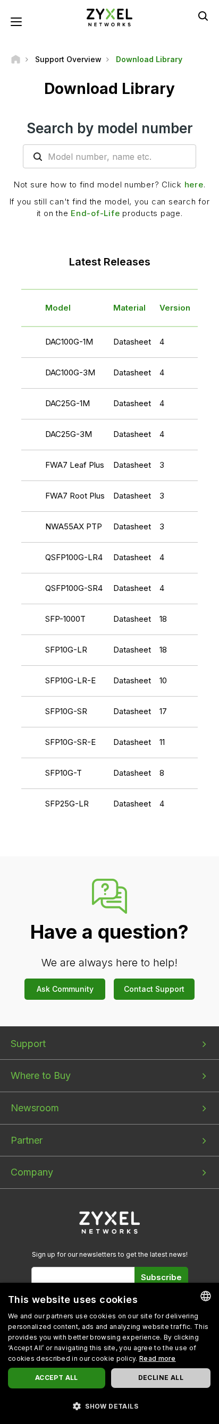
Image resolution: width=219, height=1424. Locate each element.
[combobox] (205, 1296)
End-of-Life (95, 213)
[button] (109, 1406)
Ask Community (65, 988)
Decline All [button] (160, 1378)
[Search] (203, 16)
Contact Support (154, 988)
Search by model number (110, 128)
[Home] (16, 59)
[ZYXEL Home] (109, 17)
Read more (157, 1358)
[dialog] (109, 1353)
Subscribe (161, 1277)
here (194, 184)
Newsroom (35, 1107)
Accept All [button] (56, 1378)
